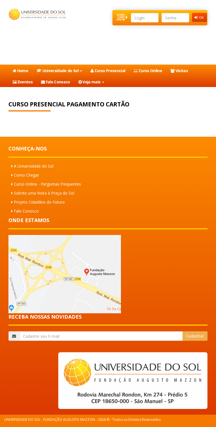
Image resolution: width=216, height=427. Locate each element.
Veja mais (92, 82)
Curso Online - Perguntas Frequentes (47, 184)
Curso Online (150, 70)
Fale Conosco (57, 82)
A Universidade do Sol (33, 166)
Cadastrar (195, 336)
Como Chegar (26, 175)
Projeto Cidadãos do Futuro (39, 202)
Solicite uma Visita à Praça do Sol (44, 193)
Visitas (181, 70)
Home (22, 70)
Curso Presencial (109, 70)
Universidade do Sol (60, 70)
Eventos (25, 82)
